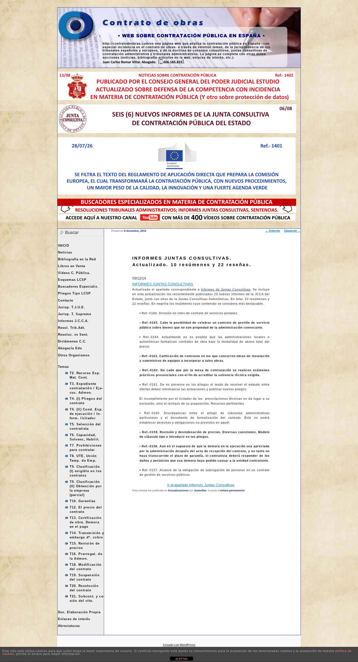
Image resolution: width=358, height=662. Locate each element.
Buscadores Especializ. (78, 286)
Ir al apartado (201, 485)
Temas (63, 367)
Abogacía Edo (70, 348)
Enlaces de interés (74, 619)
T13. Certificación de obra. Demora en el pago (86, 522)
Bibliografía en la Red (77, 259)
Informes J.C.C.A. (73, 321)
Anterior (272, 231)
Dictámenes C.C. (72, 341)
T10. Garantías (83, 501)
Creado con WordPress (179, 645)
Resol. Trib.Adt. (71, 328)
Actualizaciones (178, 490)
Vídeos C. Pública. (74, 273)
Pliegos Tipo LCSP (74, 293)
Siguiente (292, 231)
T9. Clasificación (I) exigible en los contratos (86, 471)
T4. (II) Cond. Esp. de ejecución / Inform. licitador (86, 414)
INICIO (63, 245)
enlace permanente (232, 490)
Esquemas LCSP (72, 280)
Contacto (65, 300)
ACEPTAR (181, 658)
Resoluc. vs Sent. (73, 334)
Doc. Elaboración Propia (79, 612)
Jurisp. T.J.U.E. (71, 307)
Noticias (65, 252)
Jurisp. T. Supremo (74, 314)
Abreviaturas (69, 626)
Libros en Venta (71, 266)
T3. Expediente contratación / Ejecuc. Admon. (86, 388)
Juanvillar (200, 490)
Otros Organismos (74, 355)
